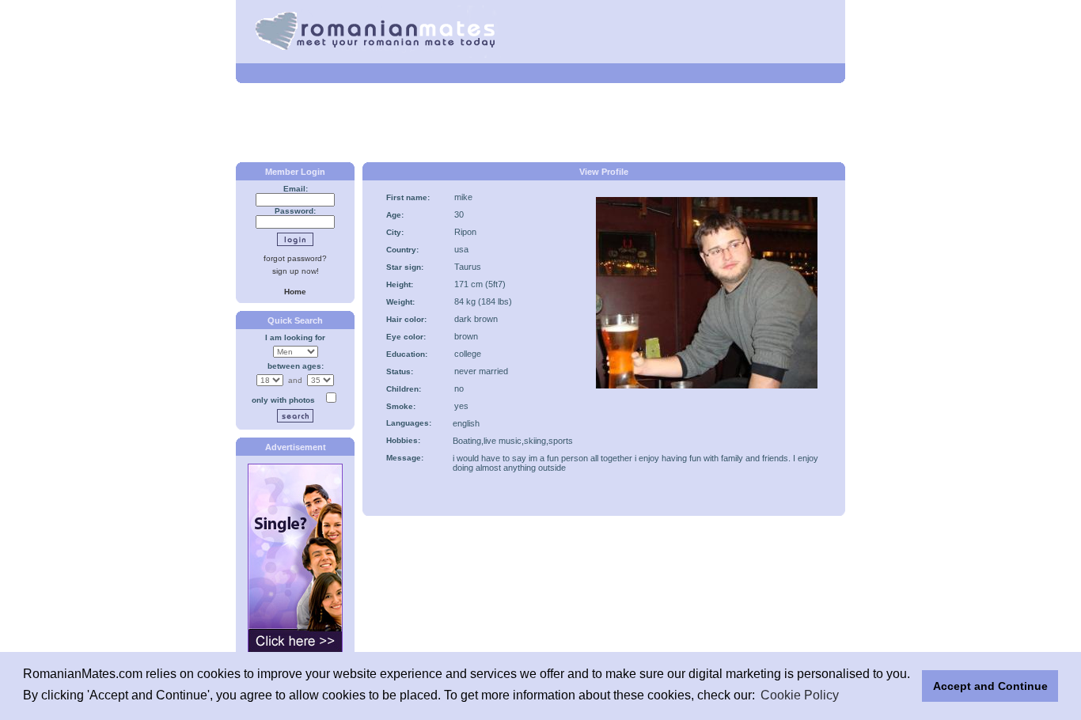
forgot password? (295, 258)
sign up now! (295, 271)
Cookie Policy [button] (799, 695)
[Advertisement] (540, 122)
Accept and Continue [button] (990, 686)
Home (295, 291)
